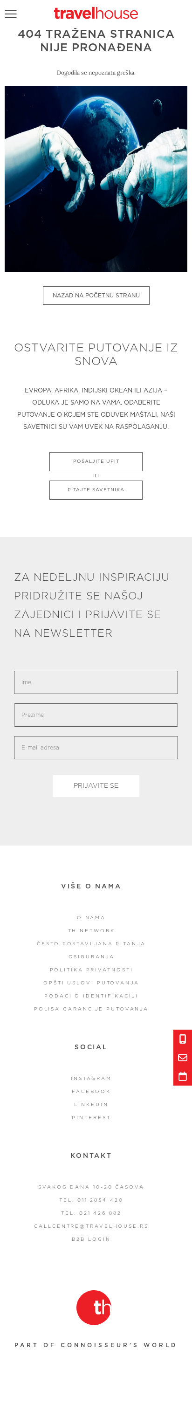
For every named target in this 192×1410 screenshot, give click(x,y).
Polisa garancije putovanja (91, 1009)
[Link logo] (93, 1307)
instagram (91, 1078)
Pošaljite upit (96, 461)
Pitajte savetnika (96, 490)
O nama (91, 917)
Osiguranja (92, 957)
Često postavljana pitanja (91, 944)
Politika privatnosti (91, 970)
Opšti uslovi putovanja (91, 983)
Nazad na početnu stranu (96, 295)
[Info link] (182, 1039)
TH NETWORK (91, 931)
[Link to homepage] (96, 13)
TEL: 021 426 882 (91, 1213)
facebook (91, 1091)
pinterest (91, 1117)
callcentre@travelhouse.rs (91, 1226)
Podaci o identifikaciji (91, 996)
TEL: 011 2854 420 (91, 1200)
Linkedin (91, 1104)
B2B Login (91, 1239)
